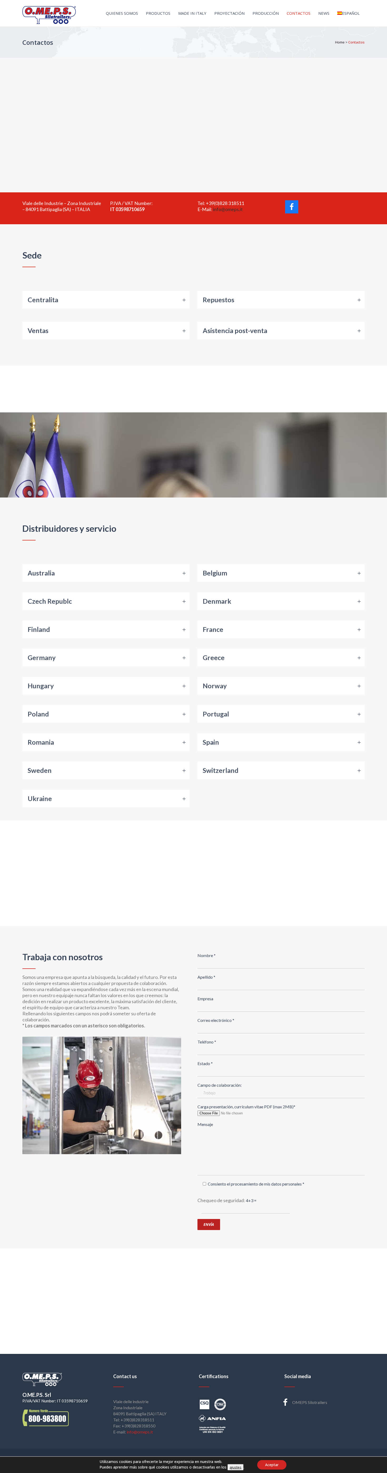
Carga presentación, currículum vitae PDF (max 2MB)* (246, 1106)
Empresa (205, 998)
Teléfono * (206, 1041)
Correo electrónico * (215, 1020)
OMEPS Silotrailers (309, 1402)
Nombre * (206, 955)
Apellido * (206, 976)
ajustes (235, 1467)
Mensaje (205, 1124)
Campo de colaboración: (219, 1084)
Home (340, 42)
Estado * (205, 1063)
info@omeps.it (228, 209)
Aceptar (272, 1464)
